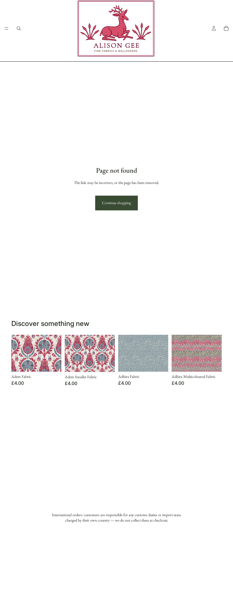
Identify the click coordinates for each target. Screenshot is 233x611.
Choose (57, 362)
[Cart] (226, 28)
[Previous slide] (124, 353)
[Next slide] (162, 353)
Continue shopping (116, 202)
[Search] (19, 28)
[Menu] (6, 28)
